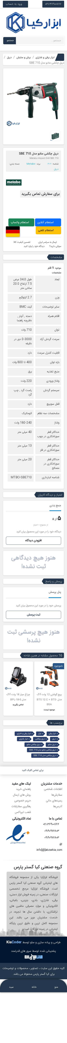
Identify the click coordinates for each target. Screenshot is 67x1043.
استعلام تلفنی (46, 230)
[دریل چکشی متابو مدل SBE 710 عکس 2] (55, 136)
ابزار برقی (52, 733)
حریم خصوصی (22, 800)
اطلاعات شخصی (53, 789)
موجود (58, 268)
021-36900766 (53, 4)
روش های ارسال (22, 795)
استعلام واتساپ (20, 222)
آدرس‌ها (57, 806)
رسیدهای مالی (54, 800)
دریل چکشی (40, 739)
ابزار (39, 733)
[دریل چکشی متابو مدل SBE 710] (33, 99)
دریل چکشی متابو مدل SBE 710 (42, 750)
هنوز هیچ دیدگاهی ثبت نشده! (33, 562)
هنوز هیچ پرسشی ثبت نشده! (33, 636)
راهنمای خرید (23, 789)
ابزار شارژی (23, 739)
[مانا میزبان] (34, 957)
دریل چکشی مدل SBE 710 (44, 755)
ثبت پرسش (33, 614)
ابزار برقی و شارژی (24, 733)
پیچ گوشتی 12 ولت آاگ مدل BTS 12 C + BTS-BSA (49, 699)
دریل (56, 169)
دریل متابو (52, 744)
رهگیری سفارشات (21, 806)
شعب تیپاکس (23, 812)
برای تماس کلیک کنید (32, 770)
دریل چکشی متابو (33, 744)
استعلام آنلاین (45, 222)
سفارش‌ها (56, 795)
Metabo (31, 164)
